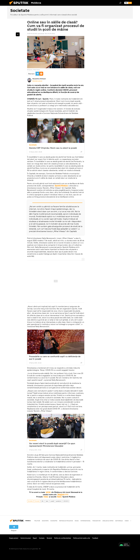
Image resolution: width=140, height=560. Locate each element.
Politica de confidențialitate (62, 538)
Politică (37, 521)
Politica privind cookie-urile (81, 538)
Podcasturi (96, 521)
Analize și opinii (107, 521)
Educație (37, 501)
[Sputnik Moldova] (19, 5)
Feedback (95, 538)
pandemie (58, 501)
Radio (59, 497)
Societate (33, 145)
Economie (53, 521)
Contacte (41, 538)
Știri (43, 501)
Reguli (35, 538)
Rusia (77, 521)
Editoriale (119, 521)
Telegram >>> (63, 494)
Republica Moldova (66, 521)
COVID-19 (65, 501)
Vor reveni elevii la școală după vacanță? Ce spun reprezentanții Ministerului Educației (52, 444)
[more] (81, 152)
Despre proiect (13, 538)
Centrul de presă (25, 538)
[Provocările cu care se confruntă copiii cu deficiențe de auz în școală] (55, 342)
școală (52, 501)
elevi (47, 501)
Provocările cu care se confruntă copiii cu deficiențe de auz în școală (54, 357)
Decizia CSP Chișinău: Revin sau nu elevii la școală (53, 148)
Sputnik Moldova (61, 186)
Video (46, 497)
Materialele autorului (37, 81)
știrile (48, 492)
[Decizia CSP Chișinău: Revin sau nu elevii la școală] (55, 130)
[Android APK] (124, 545)
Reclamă (49, 538)
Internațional (85, 521)
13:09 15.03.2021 (32, 33)
